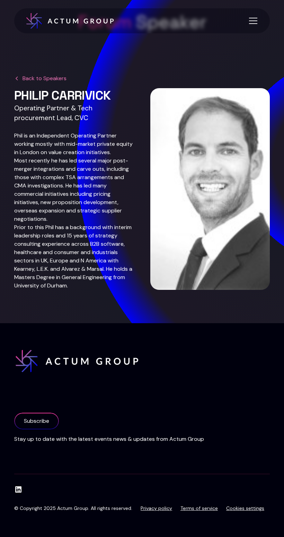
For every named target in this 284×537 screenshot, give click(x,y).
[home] (70, 21)
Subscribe (36, 421)
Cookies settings (245, 508)
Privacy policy (156, 508)
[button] (252, 20)
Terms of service (199, 508)
